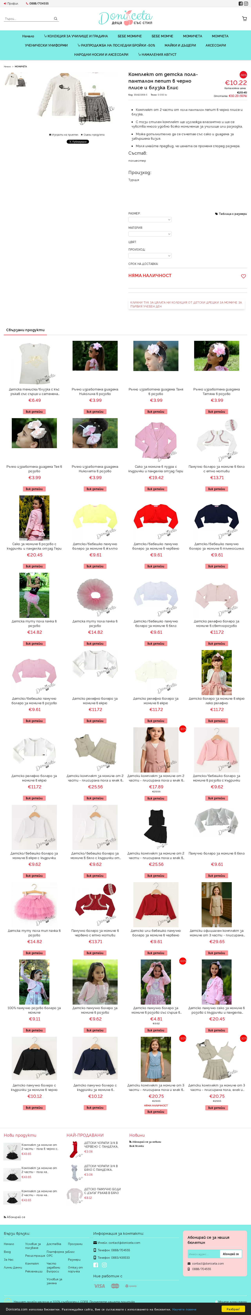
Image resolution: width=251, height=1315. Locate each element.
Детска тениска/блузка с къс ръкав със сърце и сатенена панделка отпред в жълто (34, 392)
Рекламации (34, 1271)
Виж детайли (34, 411)
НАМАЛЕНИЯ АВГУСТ (159, 54)
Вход (7, 1251)
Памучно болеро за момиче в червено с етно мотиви (95, 932)
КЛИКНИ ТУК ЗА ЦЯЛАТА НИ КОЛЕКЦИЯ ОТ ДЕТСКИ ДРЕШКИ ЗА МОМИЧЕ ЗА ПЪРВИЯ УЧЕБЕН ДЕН (186, 304)
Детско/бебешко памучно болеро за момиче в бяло (156, 623)
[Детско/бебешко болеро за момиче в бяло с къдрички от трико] (95, 827)
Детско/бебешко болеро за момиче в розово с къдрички (216, 777)
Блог (71, 1251)
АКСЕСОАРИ (216, 45)
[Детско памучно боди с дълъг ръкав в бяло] (75, 1196)
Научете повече (184, 1309)
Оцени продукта (94, 134)
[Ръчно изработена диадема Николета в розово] (95, 433)
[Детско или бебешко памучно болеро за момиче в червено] (155, 904)
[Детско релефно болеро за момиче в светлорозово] (216, 595)
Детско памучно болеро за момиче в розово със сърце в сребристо (156, 1011)
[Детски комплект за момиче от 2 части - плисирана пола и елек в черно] (155, 827)
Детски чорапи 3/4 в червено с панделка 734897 (101, 1144)
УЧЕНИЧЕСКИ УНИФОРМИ (46, 45)
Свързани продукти (25, 329)
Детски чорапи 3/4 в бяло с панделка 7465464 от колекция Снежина (101, 1167)
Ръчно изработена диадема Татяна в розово (216, 391)
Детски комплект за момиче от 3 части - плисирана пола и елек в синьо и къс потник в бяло (155, 1088)
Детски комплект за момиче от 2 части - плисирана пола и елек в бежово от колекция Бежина (95, 778)
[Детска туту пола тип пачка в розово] (34, 904)
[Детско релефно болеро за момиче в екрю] (95, 664)
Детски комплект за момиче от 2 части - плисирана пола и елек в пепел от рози (155, 778)
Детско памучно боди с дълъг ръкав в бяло (102, 1191)
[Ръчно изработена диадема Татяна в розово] (216, 356)
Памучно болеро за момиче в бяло (217, 853)
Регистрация (35, 1255)
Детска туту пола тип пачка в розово (34, 932)
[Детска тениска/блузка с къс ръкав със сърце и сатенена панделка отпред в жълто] (34, 363)
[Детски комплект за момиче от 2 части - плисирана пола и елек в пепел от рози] (155, 749)
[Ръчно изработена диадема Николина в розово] (95, 356)
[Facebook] (96, 1265)
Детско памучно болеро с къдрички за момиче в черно (34, 1087)
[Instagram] (105, 1265)
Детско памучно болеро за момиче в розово (95, 1010)
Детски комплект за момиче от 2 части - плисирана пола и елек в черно (155, 856)
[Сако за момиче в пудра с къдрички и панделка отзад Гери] (155, 440)
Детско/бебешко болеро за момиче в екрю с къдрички (34, 855)
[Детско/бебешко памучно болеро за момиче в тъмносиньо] (216, 518)
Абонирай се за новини (146, 1141)
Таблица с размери (233, 213)
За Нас (9, 1259)
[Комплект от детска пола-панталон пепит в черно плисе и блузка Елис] (15, 80)
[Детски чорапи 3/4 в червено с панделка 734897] (75, 1149)
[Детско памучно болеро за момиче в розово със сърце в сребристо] (156, 982)
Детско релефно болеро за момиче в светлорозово (216, 623)
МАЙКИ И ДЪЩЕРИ (180, 45)
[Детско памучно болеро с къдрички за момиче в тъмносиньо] (95, 1058)
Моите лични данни (232, 1301)
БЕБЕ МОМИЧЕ (130, 36)
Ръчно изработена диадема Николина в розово (95, 391)
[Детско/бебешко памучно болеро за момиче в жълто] (95, 518)
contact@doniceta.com (124, 1242)
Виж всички (136, 1145)
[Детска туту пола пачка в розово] (34, 595)
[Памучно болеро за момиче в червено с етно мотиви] (95, 904)
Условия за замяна (54, 1281)
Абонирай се (16, 1217)
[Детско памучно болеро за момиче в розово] (95, 982)
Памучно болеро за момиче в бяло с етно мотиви (217, 468)
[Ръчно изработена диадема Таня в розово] (155, 356)
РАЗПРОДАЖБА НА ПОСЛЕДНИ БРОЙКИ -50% (118, 45)
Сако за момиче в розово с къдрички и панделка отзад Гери (34, 546)
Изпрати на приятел (65, 134)
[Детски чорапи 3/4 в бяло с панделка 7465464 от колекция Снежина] (75, 1173)
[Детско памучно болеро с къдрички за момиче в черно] (34, 1058)
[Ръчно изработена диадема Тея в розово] (34, 433)
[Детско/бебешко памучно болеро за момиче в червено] (155, 518)
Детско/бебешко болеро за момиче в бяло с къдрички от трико (95, 856)
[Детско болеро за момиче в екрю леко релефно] (217, 672)
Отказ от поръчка (75, 1269)
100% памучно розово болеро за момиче (34, 1010)
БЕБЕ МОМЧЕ (162, 36)
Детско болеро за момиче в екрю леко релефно (216, 700)
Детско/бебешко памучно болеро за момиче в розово (34, 700)
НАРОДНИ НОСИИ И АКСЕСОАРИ (101, 54)
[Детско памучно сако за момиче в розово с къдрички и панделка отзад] (217, 982)
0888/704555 (39, 3)
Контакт (32, 1263)
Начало (28, 36)
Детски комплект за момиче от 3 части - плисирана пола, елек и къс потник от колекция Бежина (216, 1088)
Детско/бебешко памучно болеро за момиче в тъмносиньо (216, 546)
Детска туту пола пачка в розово (34, 623)
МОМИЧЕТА (192, 36)
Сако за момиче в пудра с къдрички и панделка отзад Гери (155, 468)
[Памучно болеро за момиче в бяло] (216, 821)
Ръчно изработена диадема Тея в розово (34, 468)
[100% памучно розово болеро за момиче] (34, 982)
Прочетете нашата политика (112, 1301)
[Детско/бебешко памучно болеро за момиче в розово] (34, 672)
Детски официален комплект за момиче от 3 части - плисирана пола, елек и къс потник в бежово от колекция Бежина (216, 933)
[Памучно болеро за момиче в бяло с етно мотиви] (216, 440)
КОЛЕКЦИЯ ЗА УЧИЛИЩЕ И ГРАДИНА (78, 36)
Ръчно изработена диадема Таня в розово (156, 391)
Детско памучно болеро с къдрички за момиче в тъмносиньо (95, 1088)
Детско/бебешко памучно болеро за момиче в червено (155, 546)
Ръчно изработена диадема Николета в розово (95, 468)
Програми (75, 1244)
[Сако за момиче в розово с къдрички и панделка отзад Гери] (34, 518)
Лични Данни (13, 1267)
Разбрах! (233, 1308)
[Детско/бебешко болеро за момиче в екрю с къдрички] (34, 827)
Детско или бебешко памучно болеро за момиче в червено (156, 932)
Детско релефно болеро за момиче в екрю (95, 700)
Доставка (54, 1244)
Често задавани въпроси (53, 1267)
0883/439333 (120, 1257)
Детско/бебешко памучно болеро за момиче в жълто (95, 546)
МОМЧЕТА (220, 36)
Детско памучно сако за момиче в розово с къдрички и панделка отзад (216, 1011)
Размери (74, 1259)
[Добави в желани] (244, 276)
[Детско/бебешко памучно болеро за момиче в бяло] (155, 595)
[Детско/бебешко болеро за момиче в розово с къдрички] (216, 749)
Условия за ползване (33, 1245)
